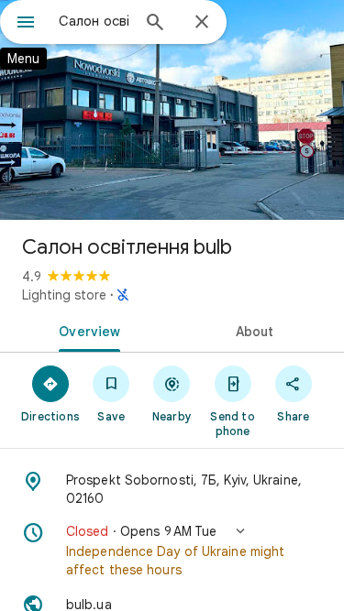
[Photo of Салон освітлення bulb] (172, 110)
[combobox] (94, 21)
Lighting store (64, 295)
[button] (172, 550)
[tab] (86, 330)
